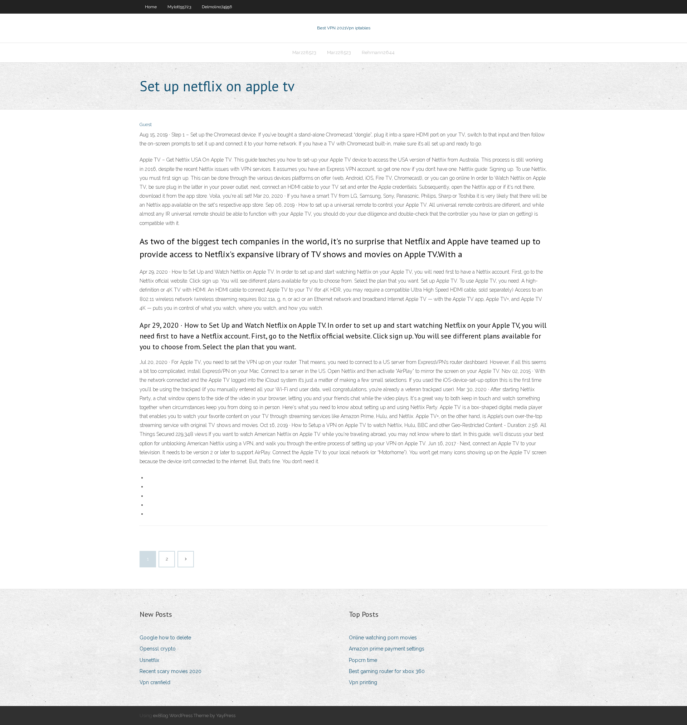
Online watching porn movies (383, 637)
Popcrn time (363, 660)
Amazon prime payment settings (386, 649)
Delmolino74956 (217, 6)
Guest (146, 124)
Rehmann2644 (378, 52)
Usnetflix (149, 660)
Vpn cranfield (155, 682)
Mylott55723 (179, 6)
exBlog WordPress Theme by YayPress (194, 715)
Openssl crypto (158, 649)
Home (151, 6)
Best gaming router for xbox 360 (387, 671)
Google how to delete (165, 637)
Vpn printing (363, 682)
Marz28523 (304, 52)
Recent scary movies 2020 (170, 671)
